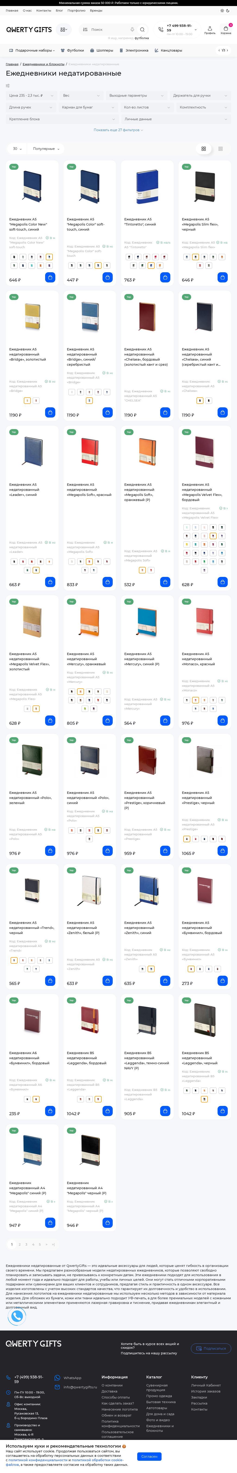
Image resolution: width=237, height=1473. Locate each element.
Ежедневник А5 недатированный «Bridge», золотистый (27, 354)
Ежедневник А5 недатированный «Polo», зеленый (30, 798)
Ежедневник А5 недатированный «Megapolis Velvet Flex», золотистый (29, 661)
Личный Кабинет (206, 1385)
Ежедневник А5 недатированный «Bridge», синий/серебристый (82, 357)
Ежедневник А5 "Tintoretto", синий (140, 221)
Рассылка (199, 1403)
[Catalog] (64, 29)
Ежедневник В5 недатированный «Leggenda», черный (200, 1058)
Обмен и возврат (116, 1415)
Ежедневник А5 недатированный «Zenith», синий (139, 928)
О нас (27, 10)
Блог (59, 10)
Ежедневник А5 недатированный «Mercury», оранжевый (86, 659)
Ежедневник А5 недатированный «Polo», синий (88, 798)
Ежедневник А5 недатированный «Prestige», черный (198, 798)
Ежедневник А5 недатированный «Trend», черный (31, 928)
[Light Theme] (222, 10)
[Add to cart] (50, 277)
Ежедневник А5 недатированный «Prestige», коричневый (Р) (144, 800)
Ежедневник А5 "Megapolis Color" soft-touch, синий (85, 224)
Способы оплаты (116, 1397)
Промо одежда (159, 1396)
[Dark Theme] (227, 10)
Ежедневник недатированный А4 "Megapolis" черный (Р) (86, 1188)
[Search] (132, 30)
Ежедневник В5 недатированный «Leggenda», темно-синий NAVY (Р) (146, 1060)
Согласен (149, 1456)
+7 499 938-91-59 (179, 27)
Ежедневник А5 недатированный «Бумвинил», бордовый (202, 928)
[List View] (220, 148)
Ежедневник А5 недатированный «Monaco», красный (198, 659)
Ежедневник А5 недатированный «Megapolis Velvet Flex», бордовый (202, 492)
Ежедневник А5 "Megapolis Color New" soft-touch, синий (28, 224)
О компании (112, 1385)
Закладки (199, 1397)
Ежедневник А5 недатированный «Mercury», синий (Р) (141, 659)
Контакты (43, 10)
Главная (12, 10)
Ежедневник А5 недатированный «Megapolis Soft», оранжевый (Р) (139, 492)
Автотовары (156, 1408)
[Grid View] (204, 148)
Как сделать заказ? (118, 1403)
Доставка (109, 1391)
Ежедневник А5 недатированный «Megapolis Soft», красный (89, 490)
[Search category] (85, 30)
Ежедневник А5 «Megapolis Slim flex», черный (200, 224)
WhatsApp (72, 1378)
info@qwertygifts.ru (80, 1387)
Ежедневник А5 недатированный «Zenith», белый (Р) (83, 928)
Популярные (44, 149)
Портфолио (76, 10)
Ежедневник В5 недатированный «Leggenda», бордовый (86, 1058)
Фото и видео (158, 1420)
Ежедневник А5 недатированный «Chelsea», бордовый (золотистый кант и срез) (146, 357)
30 (15, 149)
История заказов (206, 1391)
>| (53, 1244)
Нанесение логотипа (120, 1409)
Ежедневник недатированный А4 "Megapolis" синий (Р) (27, 1188)
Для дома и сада (160, 1414)
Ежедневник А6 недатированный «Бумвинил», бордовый (29, 1058)
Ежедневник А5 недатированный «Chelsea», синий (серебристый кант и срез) (200, 357)
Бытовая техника (161, 1402)
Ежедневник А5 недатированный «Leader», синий (24, 490)
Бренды (96, 10)
